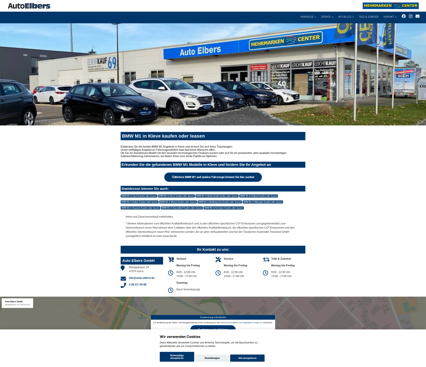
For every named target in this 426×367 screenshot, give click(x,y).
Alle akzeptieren (247, 358)
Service (326, 16)
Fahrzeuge (307, 16)
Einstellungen (212, 358)
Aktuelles (344, 16)
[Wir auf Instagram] (410, 16)
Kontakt (389, 16)
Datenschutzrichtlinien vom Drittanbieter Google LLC (241, 322)
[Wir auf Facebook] (404, 16)
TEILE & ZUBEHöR (369, 16)
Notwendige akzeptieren (177, 356)
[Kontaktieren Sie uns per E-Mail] (418, 16)
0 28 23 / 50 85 (137, 284)
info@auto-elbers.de (142, 277)
